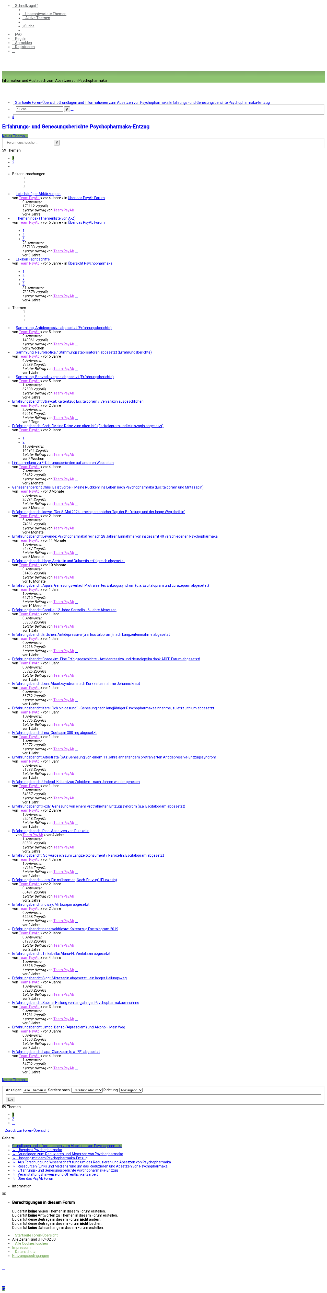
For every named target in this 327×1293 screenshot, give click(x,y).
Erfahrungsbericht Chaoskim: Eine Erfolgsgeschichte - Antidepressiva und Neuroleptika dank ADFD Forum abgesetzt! (106, 659)
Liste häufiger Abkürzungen (38, 194)
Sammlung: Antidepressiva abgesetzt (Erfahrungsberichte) (64, 328)
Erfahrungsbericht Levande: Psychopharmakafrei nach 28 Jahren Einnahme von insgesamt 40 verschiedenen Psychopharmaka (115, 536)
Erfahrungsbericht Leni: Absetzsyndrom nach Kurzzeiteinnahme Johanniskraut (76, 684)
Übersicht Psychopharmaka (90, 263)
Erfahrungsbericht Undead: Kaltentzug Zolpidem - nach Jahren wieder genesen (76, 782)
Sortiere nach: (59, 1090)
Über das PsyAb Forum (86, 198)
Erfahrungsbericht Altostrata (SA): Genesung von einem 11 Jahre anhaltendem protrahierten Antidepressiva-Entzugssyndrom (114, 757)
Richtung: (111, 1090)
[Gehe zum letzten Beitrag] (76, 210)
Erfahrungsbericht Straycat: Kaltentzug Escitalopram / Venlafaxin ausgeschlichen (78, 401)
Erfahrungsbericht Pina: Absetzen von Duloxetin (50, 831)
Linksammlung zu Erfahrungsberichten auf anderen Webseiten (63, 463)
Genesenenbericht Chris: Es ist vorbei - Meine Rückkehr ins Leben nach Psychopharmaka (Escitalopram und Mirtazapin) (108, 487)
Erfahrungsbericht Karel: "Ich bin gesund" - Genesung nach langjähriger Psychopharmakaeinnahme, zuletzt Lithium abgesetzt (113, 708)
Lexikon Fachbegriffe (33, 259)
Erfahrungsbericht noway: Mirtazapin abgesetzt (50, 904)
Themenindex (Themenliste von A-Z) (46, 218)
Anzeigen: (14, 1090)
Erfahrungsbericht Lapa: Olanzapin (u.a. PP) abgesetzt (56, 1052)
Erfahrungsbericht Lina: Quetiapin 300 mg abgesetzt (54, 733)
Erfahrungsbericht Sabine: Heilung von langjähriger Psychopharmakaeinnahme (75, 1003)
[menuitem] (44, 14)
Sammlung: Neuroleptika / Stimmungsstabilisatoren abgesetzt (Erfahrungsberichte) (84, 352)
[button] (13, 166)
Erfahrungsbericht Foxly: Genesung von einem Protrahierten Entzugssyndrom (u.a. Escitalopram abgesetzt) (98, 806)
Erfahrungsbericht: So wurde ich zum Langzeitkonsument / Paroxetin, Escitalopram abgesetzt (88, 855)
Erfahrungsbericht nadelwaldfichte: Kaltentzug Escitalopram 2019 (65, 929)
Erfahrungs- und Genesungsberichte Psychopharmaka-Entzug (75, 126)
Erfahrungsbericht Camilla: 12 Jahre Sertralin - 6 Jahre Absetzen (64, 610)
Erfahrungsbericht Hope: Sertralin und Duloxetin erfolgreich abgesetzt (68, 561)
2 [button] (13, 162)
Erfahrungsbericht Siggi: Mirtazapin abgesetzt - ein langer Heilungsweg (69, 978)
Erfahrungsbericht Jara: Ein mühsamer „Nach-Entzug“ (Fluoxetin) (64, 880)
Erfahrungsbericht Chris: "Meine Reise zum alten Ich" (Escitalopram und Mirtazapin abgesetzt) (88, 426)
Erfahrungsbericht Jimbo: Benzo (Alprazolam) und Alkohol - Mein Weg (68, 1027)
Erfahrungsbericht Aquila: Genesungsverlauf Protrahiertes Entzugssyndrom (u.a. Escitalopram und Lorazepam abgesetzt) (110, 585)
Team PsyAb (29, 198)
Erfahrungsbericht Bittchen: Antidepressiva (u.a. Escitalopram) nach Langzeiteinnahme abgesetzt (91, 634)
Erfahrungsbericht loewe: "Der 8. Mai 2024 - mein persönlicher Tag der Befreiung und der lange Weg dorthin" (98, 512)
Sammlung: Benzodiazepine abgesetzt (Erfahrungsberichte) (65, 377)
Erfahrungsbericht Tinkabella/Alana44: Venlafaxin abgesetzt (61, 953)
